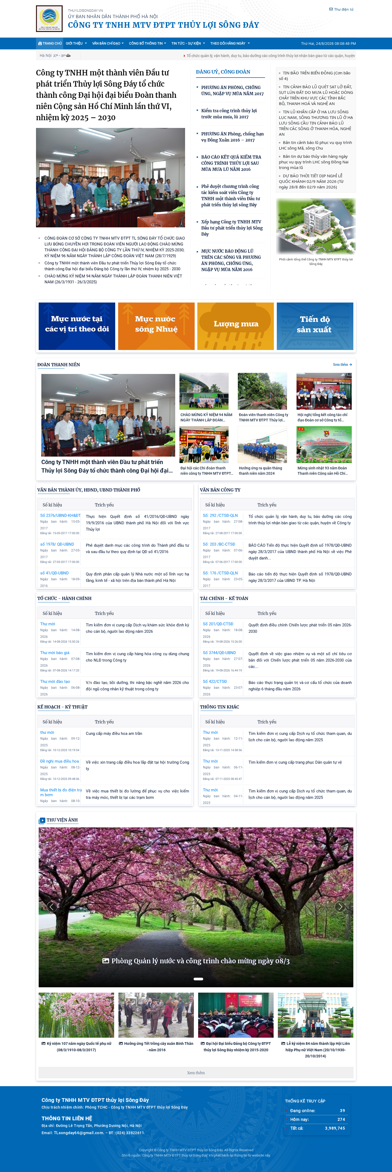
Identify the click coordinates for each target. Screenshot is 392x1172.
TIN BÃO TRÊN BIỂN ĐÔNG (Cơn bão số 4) (314, 75)
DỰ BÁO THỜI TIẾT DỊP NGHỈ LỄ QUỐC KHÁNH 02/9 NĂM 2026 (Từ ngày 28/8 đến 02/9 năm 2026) (311, 181)
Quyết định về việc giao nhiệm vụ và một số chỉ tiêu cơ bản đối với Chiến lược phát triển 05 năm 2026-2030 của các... (300, 660)
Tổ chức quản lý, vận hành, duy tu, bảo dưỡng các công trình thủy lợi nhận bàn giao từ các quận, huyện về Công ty (234, 56)
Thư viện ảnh (62, 820)
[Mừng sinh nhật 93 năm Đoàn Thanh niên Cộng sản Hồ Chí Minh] (324, 461)
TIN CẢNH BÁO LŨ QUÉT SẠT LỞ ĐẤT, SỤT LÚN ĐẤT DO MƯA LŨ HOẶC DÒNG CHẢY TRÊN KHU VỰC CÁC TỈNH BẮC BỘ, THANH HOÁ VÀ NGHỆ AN (316, 95)
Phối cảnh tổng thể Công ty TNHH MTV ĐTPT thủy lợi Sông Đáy (316, 261)
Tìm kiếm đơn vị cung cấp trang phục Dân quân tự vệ (295, 762)
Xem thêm (340, 364)
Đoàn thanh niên (58, 364)
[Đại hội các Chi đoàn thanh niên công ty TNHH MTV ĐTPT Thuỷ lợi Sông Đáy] (204, 461)
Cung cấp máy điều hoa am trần (114, 733)
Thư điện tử (343, 9)
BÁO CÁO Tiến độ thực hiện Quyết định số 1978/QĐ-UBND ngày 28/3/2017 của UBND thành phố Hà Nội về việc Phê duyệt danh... (300, 552)
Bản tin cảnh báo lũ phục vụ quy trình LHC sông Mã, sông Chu (315, 145)
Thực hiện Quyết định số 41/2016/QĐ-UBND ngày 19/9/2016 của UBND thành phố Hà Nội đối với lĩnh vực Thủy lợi (137, 523)
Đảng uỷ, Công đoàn (223, 72)
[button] (52, 906)
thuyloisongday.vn (85, 11)
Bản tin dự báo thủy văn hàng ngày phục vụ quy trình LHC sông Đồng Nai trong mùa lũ (314, 162)
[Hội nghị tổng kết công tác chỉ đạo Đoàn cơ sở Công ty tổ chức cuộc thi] (324, 408)
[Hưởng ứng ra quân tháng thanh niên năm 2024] (262, 461)
